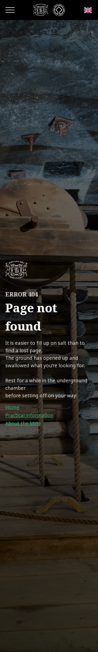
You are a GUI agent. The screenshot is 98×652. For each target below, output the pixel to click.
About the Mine (23, 423)
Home (12, 407)
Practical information (29, 415)
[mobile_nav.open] (10, 10)
